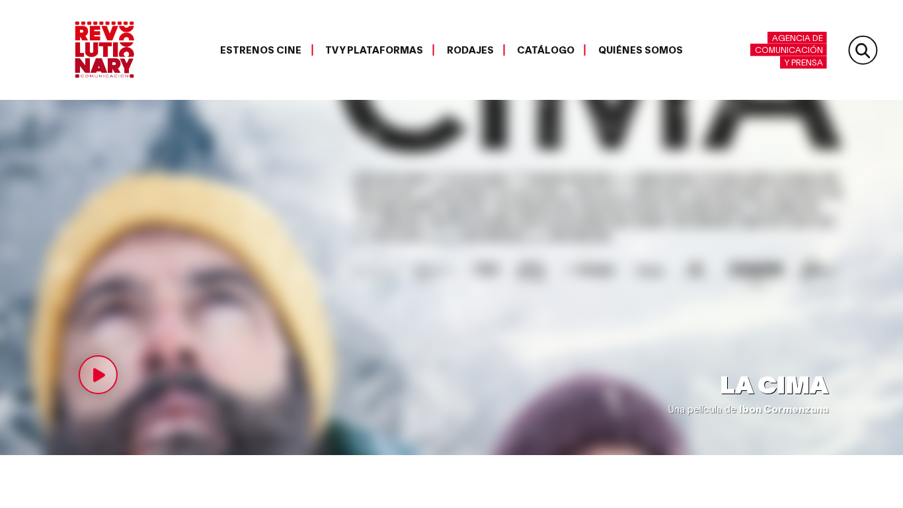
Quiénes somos (640, 49)
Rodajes (470, 49)
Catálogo (545, 49)
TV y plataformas (374, 49)
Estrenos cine (260, 49)
